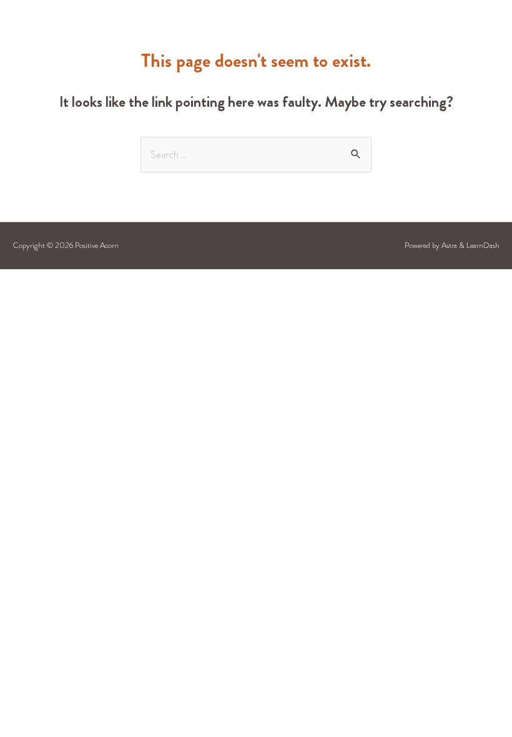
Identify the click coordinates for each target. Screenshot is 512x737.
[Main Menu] (444, 33)
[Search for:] (256, 154)
